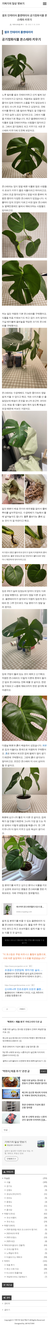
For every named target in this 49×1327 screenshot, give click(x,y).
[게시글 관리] (13, 1009)
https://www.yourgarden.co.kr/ (16, 966)
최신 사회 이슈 (12, 1269)
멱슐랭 (7, 1178)
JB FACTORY (29, 1324)
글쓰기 (7, 1310)
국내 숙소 (10, 1221)
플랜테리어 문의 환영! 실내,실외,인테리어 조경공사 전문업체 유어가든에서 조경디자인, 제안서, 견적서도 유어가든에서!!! (24, 975)
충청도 (9, 1202)
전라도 (9, 1198)
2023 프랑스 (11, 1237)
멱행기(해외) (9, 1225)
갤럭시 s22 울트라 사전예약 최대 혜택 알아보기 (23, 1061)
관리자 (7, 1303)
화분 (44, 745)
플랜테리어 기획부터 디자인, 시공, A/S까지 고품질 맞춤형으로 (24, 994)
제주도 (9, 1206)
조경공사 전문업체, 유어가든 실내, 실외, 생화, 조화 (24, 970)
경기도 (9, 1186)
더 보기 (43, 1071)
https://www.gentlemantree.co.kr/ (17, 985)
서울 (8, 1182)
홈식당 (9, 1210)
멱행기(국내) (9, 1214)
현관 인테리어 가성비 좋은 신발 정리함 (19, 1046)
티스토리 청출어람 (14, 1273)
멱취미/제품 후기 (18, 24)
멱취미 (10, 1022)
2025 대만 (10, 1241)
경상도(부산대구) (13, 1194)
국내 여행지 (11, 1218)
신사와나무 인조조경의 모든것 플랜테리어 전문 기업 (24, 989)
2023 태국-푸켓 (12, 1233)
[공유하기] (10, 1009)
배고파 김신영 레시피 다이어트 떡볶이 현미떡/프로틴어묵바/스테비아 (34, 1095)
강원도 (9, 1190)
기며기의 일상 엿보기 (13, 3)
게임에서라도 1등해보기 (16, 1277)
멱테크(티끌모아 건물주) (14, 1245)
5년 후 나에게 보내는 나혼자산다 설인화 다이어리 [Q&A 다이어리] (34, 1120)
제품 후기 (20, 1022)
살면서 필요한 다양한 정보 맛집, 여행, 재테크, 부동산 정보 (19, 1152)
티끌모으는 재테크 (14, 1257)
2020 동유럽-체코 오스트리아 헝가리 (21, 1229)
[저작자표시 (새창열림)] (28, 1009)
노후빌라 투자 (12, 1253)
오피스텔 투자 (12, 1249)
